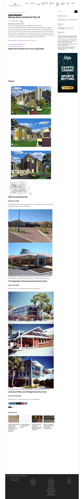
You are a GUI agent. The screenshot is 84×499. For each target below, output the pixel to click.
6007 (13, 407)
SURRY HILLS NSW (57, 4)
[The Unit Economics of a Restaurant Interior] (25, 416)
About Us (68, 4)
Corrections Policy (14, 480)
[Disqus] (31, 453)
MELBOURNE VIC (45, 4)
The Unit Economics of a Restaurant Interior (25, 426)
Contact (73, 3)
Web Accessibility (51, 493)
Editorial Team (51, 480)
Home (26, 3)
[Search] (75, 11)
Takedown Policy (51, 488)
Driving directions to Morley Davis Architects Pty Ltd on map (22, 40)
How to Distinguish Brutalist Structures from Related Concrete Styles (49, 426)
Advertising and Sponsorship (51, 489)
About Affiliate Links (51, 491)
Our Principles (51, 485)
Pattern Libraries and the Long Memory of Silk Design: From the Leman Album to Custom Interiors (67, 48)
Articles (38, 4)
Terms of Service (33, 481)
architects (13, 12)
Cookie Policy (32, 483)
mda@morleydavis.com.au (17, 46)
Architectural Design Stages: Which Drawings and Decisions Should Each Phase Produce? (13, 428)
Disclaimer (33, 485)
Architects (32, 3)
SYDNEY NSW (63, 4)
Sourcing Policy (51, 486)
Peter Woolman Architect (71, 19)
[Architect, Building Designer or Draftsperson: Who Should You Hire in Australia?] (37, 416)
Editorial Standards (51, 481)
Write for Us (69, 481)
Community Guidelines (51, 494)
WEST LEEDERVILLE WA (17, 15)
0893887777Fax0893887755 (18, 44)
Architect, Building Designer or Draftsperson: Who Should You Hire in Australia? (37, 427)
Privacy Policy (32, 480)
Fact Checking (51, 483)
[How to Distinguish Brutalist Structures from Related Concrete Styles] (49, 416)
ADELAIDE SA (52, 4)
